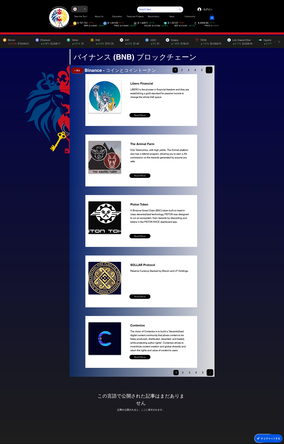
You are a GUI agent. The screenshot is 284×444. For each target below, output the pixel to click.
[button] (211, 17)
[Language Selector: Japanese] (79, 9)
